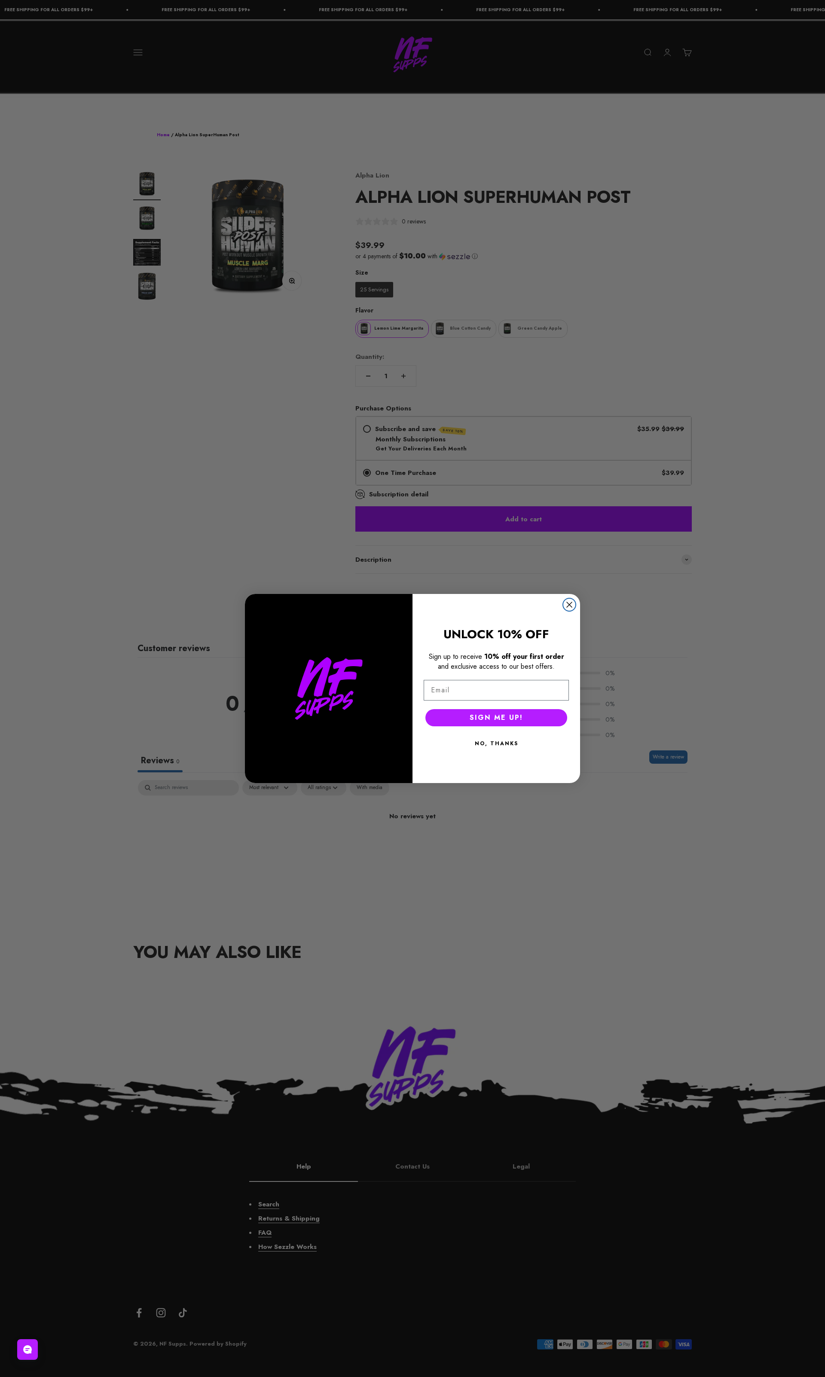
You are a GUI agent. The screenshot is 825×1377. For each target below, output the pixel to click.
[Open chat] (27, 1349)
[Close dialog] (569, 604)
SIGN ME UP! (496, 717)
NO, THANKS (496, 743)
